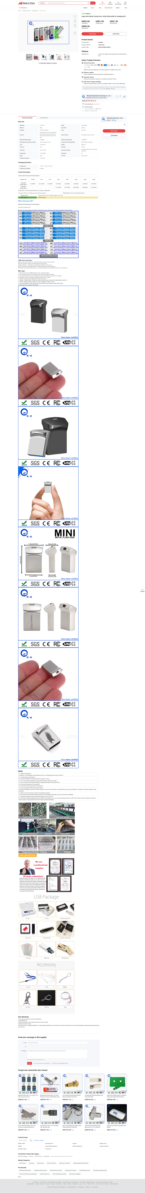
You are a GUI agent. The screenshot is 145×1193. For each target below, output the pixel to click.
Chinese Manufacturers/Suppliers (54, 1182)
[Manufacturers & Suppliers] (26, 3)
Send (29, 1063)
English (37, 1183)
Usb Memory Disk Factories (40, 1170)
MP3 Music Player (22, 1149)
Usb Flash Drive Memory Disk (100, 1170)
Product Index (98, 1182)
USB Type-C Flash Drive (64, 1163)
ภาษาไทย (97, 1183)
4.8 (108, 120)
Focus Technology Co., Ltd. (62, 1187)
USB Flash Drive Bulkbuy (75, 1174)
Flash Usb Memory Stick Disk (59, 1174)
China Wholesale (66, 1182)
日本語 (89, 1183)
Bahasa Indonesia (114, 1183)
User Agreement (81, 1187)
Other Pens (31, 1163)
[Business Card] (124, 124)
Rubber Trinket (21, 1143)
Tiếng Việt (107, 1183)
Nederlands (75, 1183)
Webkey (20, 1146)
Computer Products (26, 10)
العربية (80, 1183)
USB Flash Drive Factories (56, 1170)
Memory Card (103, 1143)
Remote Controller (104, 1146)
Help (100, 7)
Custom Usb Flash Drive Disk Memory (28, 1174)
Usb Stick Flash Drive (45, 1174)
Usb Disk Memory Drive (84, 1170)
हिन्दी (93, 1183)
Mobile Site (105, 1182)
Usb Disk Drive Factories (70, 1170)
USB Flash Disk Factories (25, 1170)
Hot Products (35, 1182)
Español (42, 1183)
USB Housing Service (77, 1146)
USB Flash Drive (49, 1143)
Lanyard (74, 1143)
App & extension (108, 7)
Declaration (88, 1187)
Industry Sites (82, 1182)
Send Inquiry (92, 34)
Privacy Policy (95, 1187)
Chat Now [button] (116, 34)
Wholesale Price (74, 1182)
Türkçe (102, 1183)
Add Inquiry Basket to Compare (48, 63)
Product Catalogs (39, 1140)
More (19, 1176)
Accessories (48, 1149)
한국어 (84, 1183)
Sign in (125, 4)
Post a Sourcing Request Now (60, 1063)
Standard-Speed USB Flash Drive (80, 1163)
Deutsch (69, 1183)
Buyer (92, 7)
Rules (126, 7)
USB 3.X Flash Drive (51, 1163)
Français (53, 1183)
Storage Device (35, 10)
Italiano (65, 1183)
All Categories (23, 7)
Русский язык (59, 1183)
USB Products (22, 1163)
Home (19, 10)
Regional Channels (90, 1182)
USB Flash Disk (43, 10)
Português (47, 1183)
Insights (110, 1182)
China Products (43, 1182)
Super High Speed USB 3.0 (51, 1146)
